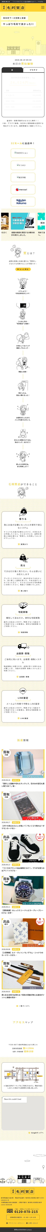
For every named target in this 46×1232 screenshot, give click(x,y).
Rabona (30, 1230)
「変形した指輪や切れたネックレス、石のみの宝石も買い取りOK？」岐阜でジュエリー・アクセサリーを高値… (28, 1)
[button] (23, 544)
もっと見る (24, 269)
